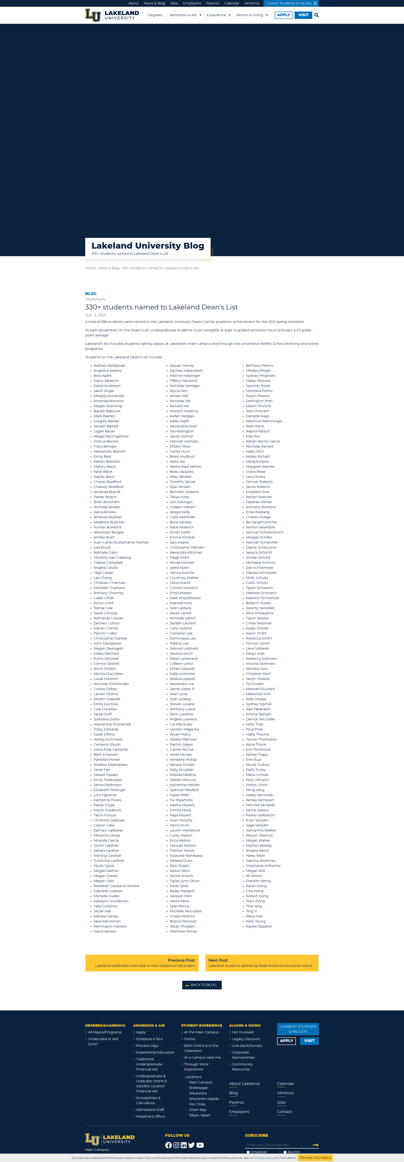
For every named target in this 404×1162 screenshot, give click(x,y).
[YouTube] (200, 1145)
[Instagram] (176, 1145)
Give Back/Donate (247, 1045)
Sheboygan (198, 1088)
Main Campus (200, 1082)
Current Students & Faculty (289, 3)
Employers (192, 3)
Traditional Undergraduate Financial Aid (149, 1064)
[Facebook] (168, 1145)
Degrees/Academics (105, 1025)
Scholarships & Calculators (148, 1100)
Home (90, 268)
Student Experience (201, 1025)
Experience (216, 15)
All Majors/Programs (104, 1032)
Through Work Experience (196, 1067)
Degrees (155, 15)
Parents (212, 3)
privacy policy (264, 1158)
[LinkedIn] (184, 1145)
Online (189, 1039)
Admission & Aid (183, 15)
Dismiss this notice (315, 1157)
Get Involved (243, 1032)
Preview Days (147, 1045)
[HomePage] (110, 1138)
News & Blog (154, 3)
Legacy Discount (246, 1039)
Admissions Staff (150, 1109)
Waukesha (198, 1093)
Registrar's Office (150, 1116)
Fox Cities (197, 1104)
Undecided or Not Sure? (103, 1041)
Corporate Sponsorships (243, 1055)
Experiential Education (155, 1052)
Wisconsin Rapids (204, 1099)
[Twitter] (191, 1145)
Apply (141, 1032)
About (133, 3)
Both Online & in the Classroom (201, 1048)
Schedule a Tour (149, 1039)
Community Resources (242, 1067)
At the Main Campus (201, 1032)
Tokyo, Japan (199, 1115)
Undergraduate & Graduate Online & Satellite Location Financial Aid (151, 1083)
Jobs (174, 3)
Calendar (231, 3)
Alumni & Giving (249, 15)
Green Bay (197, 1109)
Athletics (252, 3)
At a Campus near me (202, 1057)
